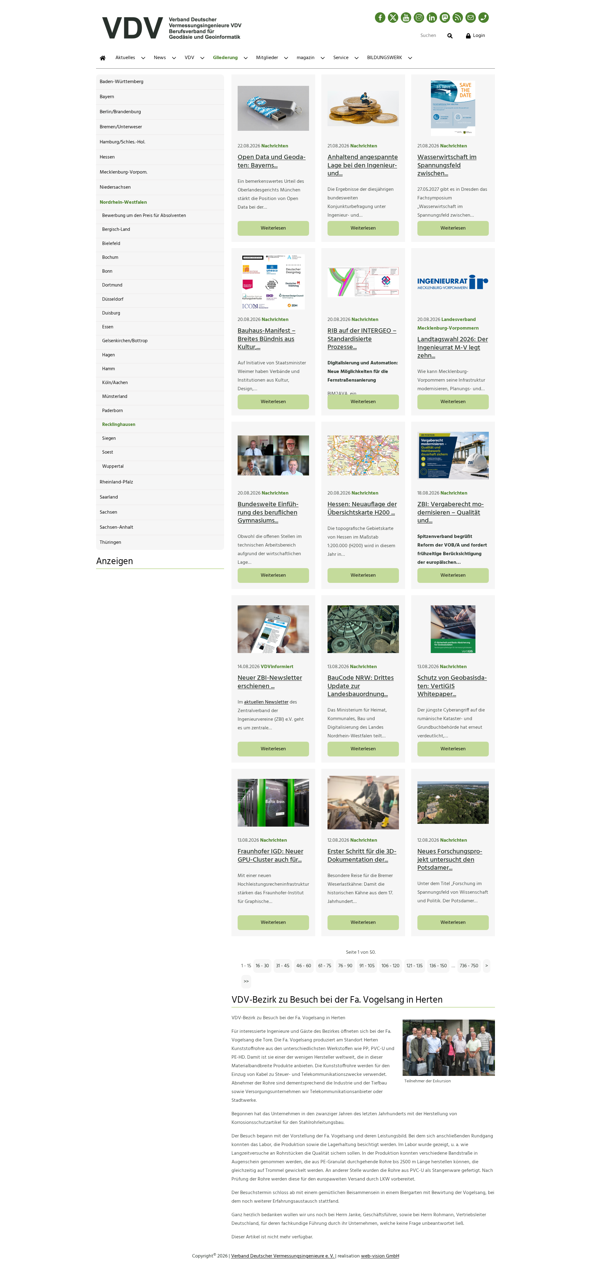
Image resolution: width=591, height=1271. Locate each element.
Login (479, 36)
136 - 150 (438, 966)
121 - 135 (415, 966)
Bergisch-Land (116, 229)
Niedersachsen (115, 187)
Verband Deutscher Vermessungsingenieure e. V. (283, 1256)
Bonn (107, 271)
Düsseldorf (112, 299)
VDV (189, 58)
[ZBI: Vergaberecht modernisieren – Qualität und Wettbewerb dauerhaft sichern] (453, 455)
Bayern (107, 97)
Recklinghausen (118, 424)
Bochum (110, 257)
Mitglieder (267, 58)
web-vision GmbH (380, 1256)
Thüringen (110, 543)
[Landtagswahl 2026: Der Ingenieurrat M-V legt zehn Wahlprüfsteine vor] (453, 282)
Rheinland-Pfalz (116, 482)
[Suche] (450, 36)
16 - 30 (262, 966)
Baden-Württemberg (121, 82)
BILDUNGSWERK (384, 58)
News (160, 58)
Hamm (108, 369)
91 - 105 (367, 966)
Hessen (107, 157)
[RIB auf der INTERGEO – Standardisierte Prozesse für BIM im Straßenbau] (363, 282)
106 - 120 (391, 966)
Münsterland (114, 396)
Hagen (108, 355)
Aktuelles (125, 58)
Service (340, 58)
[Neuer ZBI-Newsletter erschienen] (273, 629)
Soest (107, 452)
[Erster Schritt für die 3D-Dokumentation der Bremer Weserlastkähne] (363, 802)
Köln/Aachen (115, 383)
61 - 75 (324, 966)
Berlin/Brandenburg (120, 112)
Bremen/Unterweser (121, 127)
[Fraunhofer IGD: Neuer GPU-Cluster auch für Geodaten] (273, 802)
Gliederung (225, 58)
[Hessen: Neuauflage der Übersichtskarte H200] (363, 455)
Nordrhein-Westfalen (123, 202)
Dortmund (112, 285)
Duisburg (111, 313)
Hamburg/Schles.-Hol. (122, 142)
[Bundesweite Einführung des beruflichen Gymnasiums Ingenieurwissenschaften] (273, 455)
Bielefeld (111, 243)
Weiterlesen (273, 228)
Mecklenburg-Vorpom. (123, 172)
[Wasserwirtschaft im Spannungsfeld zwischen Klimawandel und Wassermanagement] (453, 108)
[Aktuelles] (102, 58)
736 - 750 (469, 966)
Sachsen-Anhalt (116, 527)
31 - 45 (282, 966)
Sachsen (108, 512)
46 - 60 (303, 966)
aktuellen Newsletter (266, 702)
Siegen (109, 438)
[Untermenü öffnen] (143, 58)
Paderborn (112, 411)
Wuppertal (113, 466)
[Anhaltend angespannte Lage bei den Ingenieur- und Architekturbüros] (363, 108)
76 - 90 (345, 966)
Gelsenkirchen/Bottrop (125, 341)
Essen (107, 327)
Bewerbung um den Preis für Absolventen (144, 215)
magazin (306, 58)
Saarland (109, 497)
